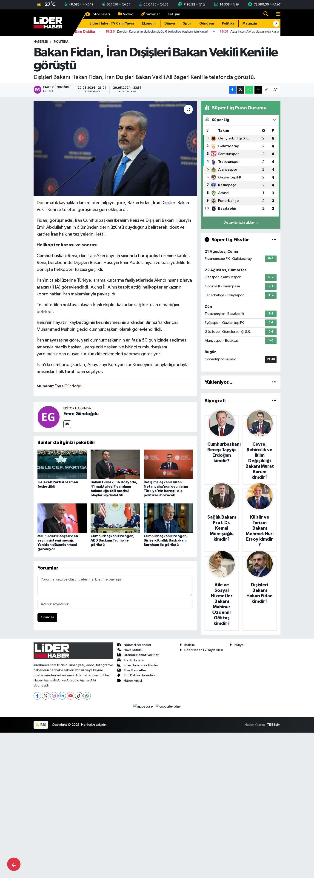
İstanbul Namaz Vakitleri (141, 655)
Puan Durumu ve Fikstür (141, 665)
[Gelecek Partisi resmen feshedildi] (62, 464)
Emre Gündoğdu (81, 413)
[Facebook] (37, 696)
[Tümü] (274, 382)
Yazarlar (153, 14)
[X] (45, 696)
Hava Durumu (133, 650)
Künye (239, 645)
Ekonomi (149, 23)
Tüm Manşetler (135, 670)
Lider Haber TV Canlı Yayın (112, 23)
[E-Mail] (67, 424)
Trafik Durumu (134, 660)
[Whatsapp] (87, 696)
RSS (43, 724)
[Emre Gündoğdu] (48, 417)
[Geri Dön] (14, 864)
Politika (228, 23)
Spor (187, 23)
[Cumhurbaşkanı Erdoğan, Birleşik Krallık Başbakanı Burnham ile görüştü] (168, 518)
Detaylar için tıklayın (240, 223)
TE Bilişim (273, 724)
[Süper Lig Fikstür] (274, 240)
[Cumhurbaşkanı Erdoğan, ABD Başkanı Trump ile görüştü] (115, 518)
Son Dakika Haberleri (139, 675)
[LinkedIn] (62, 696)
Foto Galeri (100, 14)
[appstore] (143, 706)
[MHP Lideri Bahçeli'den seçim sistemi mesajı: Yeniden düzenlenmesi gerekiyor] (62, 518)
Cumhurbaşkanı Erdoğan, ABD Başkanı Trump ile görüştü (112, 540)
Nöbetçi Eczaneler (137, 645)
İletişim (174, 14)
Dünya (169, 23)
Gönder (47, 617)
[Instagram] (54, 696)
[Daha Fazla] (258, 90)
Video (128, 14)
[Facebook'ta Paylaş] (232, 90)
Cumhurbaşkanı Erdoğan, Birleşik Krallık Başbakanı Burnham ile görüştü (166, 540)
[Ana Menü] (276, 14)
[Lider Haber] (48, 22)
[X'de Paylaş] (240, 90)
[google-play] (168, 706)
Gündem (206, 23)
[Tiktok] (79, 696)
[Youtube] (70, 696)
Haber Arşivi (133, 680)
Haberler (41, 41)
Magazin (250, 23)
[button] (276, 23)
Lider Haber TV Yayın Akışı (203, 650)
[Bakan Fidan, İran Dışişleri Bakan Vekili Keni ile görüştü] (115, 148)
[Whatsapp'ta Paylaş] (249, 90)
